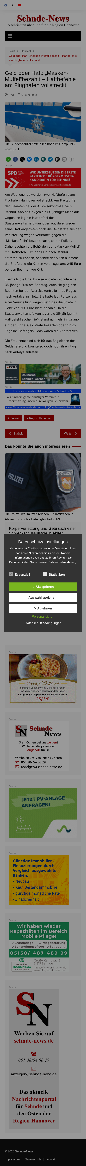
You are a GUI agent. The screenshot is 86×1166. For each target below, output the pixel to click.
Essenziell (22, 574)
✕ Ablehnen (43, 608)
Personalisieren (43, 616)
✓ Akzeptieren (43, 586)
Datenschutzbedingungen (43, 623)
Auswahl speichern (43, 597)
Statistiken (57, 574)
